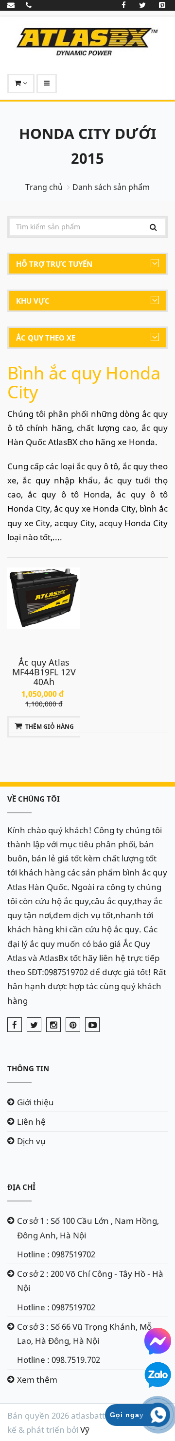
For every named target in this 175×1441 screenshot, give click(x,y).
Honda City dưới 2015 (88, 146)
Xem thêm (37, 1379)
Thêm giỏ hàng (49, 726)
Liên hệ (31, 1121)
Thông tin (28, 1068)
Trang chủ (44, 187)
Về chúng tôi (33, 799)
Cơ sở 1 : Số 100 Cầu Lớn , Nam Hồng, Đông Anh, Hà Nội (88, 1227)
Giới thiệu (35, 1102)
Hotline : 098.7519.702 (58, 1359)
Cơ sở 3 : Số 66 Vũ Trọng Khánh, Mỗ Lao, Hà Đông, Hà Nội (84, 1333)
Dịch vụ (31, 1141)
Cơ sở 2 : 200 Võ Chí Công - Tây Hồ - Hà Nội (90, 1280)
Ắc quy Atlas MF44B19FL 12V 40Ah (44, 671)
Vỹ (84, 1429)
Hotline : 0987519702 (56, 1254)
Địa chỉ (21, 1187)
